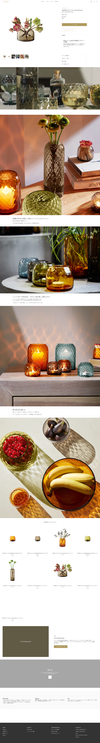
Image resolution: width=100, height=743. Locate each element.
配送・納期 (64, 61)
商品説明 (63, 35)
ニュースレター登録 (30, 731)
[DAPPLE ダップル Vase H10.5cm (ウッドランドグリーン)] (87, 571)
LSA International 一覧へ (61, 646)
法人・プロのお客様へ (55, 729)
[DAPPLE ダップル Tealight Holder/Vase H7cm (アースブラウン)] (37, 538)
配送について (5, 733)
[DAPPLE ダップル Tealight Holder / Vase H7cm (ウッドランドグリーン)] (87, 538)
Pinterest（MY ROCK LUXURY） (82, 735)
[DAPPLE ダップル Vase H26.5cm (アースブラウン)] (12, 571)
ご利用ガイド (5, 731)
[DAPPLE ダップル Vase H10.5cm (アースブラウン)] (62, 571)
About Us (4, 735)
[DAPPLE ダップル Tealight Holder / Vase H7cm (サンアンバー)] (12, 538)
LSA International (64, 8)
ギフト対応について (65, 64)
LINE (77, 733)
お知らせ (4, 729)
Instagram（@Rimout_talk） (80, 731)
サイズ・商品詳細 (65, 55)
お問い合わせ (29, 729)
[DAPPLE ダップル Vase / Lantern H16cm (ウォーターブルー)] (12, 603)
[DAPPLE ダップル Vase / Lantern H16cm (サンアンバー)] (62, 538)
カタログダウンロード (55, 733)
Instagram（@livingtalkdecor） (81, 729)
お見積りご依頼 (54, 731)
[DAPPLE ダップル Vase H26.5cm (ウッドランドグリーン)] (37, 571)
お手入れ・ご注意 (65, 58)
